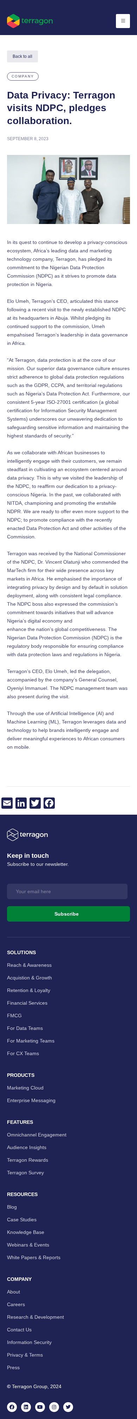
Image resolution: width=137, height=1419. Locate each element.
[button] (23, 76)
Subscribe (66, 914)
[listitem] (68, 494)
